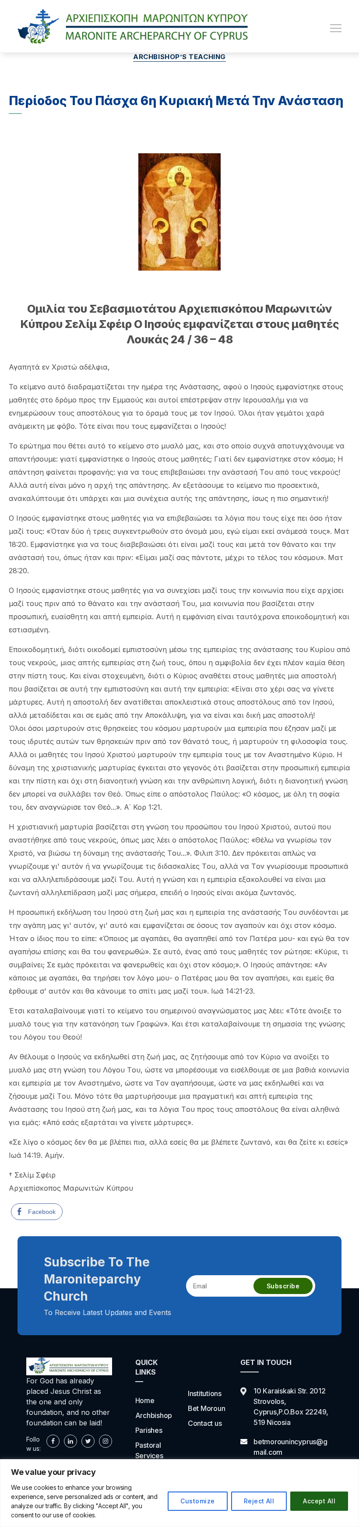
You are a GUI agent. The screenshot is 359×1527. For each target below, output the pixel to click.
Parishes (148, 1430)
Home (145, 1400)
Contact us (205, 1423)
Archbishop (153, 1415)
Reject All (259, 1501)
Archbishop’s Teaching (179, 57)
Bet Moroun (206, 1408)
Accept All (319, 1501)
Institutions (205, 1393)
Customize (197, 1501)
